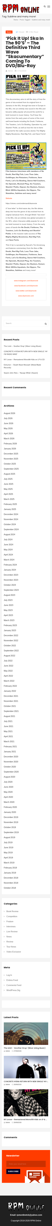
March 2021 (9, 741)
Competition (11, 916)
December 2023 (11, 575)
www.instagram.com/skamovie (26, 281)
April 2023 (8, 615)
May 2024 (8, 550)
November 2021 (11, 701)
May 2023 (8, 610)
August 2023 (9, 595)
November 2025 (11, 459)
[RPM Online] (21, 8)
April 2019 (8, 858)
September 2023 (11, 590)
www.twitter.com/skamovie (26, 291)
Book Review (12, 911)
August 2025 (9, 474)
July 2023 (8, 600)
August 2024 (9, 534)
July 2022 (8, 661)
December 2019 (11, 817)
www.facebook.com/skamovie (26, 286)
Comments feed (13, 985)
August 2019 (9, 837)
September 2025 (11, 469)
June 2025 (8, 484)
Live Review (12, 932)
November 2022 (11, 640)
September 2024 (11, 529)
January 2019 (10, 873)
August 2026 (9, 413)
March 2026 (9, 438)
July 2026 (8, 418)
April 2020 (8, 797)
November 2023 (11, 580)
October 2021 (10, 706)
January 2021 (10, 752)
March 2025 (9, 499)
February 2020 (10, 807)
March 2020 (9, 802)
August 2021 (9, 716)
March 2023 (9, 620)
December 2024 (11, 514)
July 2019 (8, 842)
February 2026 (10, 444)
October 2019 (10, 827)
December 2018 (11, 878)
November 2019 (11, 822)
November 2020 (11, 762)
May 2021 (8, 731)
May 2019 (8, 852)
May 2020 (8, 792)
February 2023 (10, 625)
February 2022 (10, 686)
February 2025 (10, 504)
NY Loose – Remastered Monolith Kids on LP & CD (24, 359)
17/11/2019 (21, 71)
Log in (9, 975)
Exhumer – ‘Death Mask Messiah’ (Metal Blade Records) (22, 366)
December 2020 (11, 757)
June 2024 (8, 545)
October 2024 (10, 524)
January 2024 (10, 570)
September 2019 (11, 832)
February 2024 (10, 565)
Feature (9, 921)
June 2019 (8, 847)
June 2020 (8, 787)
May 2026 (8, 428)
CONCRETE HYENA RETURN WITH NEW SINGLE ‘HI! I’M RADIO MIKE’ (25, 352)
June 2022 (8, 666)
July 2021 (8, 721)
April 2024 (8, 555)
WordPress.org (13, 990)
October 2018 (10, 888)
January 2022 (10, 691)
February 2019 (10, 868)
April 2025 (8, 494)
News (9, 32)
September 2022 (11, 651)
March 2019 (9, 863)
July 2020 (8, 782)
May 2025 (8, 489)
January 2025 (10, 509)
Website (9, 198)
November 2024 (11, 519)
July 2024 (8, 539)
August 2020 (9, 777)
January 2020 (10, 812)
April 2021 (8, 736)
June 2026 (8, 423)
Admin (10, 71)
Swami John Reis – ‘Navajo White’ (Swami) (21, 373)
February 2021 (10, 746)
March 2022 (9, 681)
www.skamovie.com (26, 296)
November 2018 (11, 883)
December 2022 (11, 635)
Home (16, 20)
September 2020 (11, 772)
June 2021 (8, 726)
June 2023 (8, 605)
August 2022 (9, 656)
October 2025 (10, 464)
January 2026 (10, 449)
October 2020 (10, 767)
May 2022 (8, 671)
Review (9, 942)
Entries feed (12, 980)
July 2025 (8, 479)
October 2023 (10, 585)
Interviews (11, 926)
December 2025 (11, 454)
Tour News (11, 947)
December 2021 (11, 696)
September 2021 (11, 711)
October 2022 (10, 645)
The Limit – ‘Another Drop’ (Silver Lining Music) (22, 346)
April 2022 (8, 676)
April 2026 (8, 433)
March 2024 (9, 560)
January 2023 (10, 630)
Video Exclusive (13, 952)
